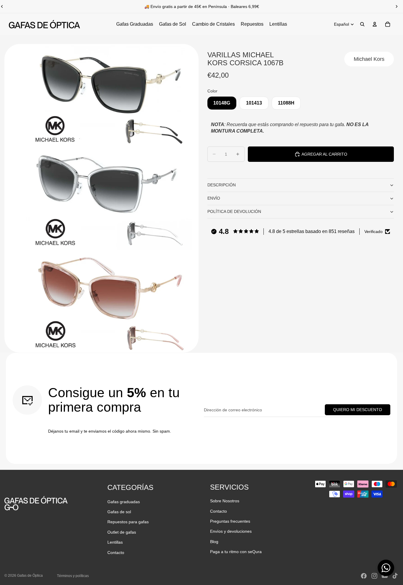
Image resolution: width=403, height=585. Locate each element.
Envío (213, 198)
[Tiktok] (395, 575)
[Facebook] (363, 575)
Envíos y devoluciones (231, 531)
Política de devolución (234, 211)
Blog (214, 541)
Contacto (115, 552)
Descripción (221, 184)
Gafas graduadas (123, 501)
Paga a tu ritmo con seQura (236, 551)
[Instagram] (374, 575)
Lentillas (115, 542)
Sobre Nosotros (224, 500)
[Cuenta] (374, 24)
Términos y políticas (73, 576)
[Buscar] (362, 24)
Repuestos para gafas (128, 521)
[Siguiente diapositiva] (396, 6)
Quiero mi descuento (357, 409)
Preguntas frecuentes (230, 521)
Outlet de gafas (121, 532)
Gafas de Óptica (30, 575)
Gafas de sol (119, 511)
